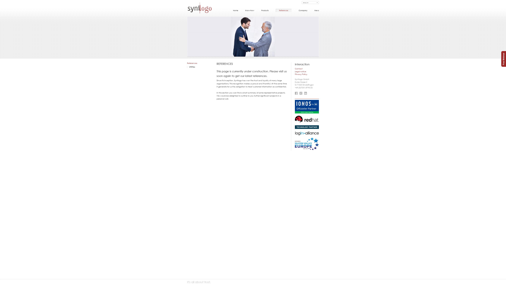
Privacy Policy (301, 74)
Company (303, 10)
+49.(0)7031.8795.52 (304, 87)
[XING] (301, 93)
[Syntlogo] (199, 13)
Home (235, 10)
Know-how (249, 10)
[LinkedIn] (305, 93)
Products (265, 10)
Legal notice (300, 71)
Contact (299, 68)
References (283, 10)
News (316, 10)
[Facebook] (296, 93)
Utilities (192, 67)
